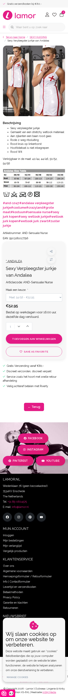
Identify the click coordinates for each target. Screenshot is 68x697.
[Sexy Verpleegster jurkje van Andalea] (34, 80)
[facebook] (7, 517)
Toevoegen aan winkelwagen (34, 338)
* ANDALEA (14, 261)
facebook (35, 438)
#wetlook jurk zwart (33, 221)
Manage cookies (17, 677)
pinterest (20, 460)
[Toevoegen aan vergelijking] (51, 260)
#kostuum (18, 212)
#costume (18, 207)
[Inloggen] (47, 15)
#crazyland (34, 207)
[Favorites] (54, 15)
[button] (51, 251)
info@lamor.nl (20, 506)
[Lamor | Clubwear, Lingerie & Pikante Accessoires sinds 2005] (19, 15)
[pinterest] (30, 517)
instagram (35, 449)
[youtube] (41, 517)
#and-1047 (11, 203)
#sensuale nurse (38, 212)
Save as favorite (36, 351)
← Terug (34, 407)
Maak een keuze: (17, 289)
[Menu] (4, 27)
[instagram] (18, 517)
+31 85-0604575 (17, 501)
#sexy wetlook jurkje (33, 216)
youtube (53, 460)
